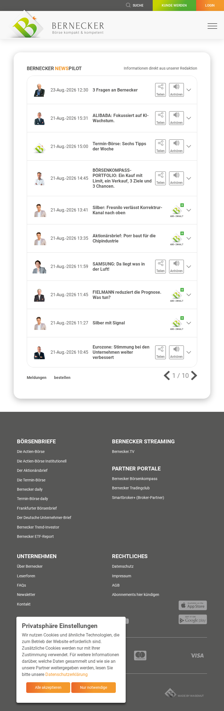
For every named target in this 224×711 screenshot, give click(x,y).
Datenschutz (123, 566)
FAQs (21, 585)
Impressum (121, 576)
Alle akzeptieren (48, 687)
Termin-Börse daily (32, 498)
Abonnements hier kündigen (135, 594)
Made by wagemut (191, 695)
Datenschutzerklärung (66, 674)
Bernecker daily (30, 489)
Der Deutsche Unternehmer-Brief (44, 517)
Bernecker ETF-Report (35, 536)
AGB (116, 585)
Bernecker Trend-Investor (38, 527)
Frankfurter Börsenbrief (37, 508)
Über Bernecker (30, 566)
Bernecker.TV (123, 451)
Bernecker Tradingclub (131, 488)
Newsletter (26, 594)
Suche (138, 5)
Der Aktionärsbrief (32, 470)
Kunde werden (174, 5)
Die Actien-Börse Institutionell (41, 461)
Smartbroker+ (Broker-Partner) (138, 497)
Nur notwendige (93, 687)
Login (210, 5)
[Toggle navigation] (212, 26)
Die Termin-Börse (31, 480)
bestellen (62, 377)
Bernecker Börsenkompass (134, 478)
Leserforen (26, 576)
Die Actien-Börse (31, 451)
